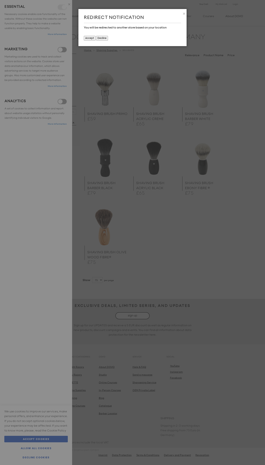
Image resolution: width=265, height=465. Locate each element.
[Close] (183, 12)
